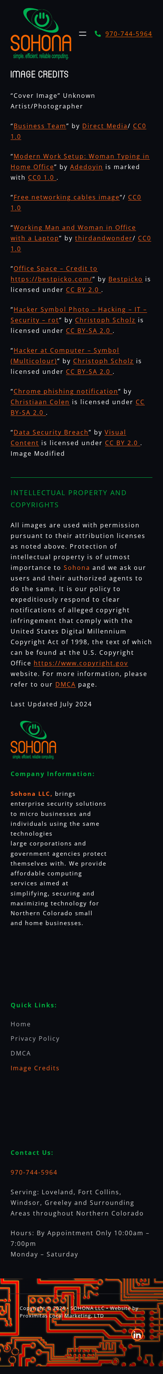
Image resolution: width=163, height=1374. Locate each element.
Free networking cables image (67, 197)
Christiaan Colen (40, 402)
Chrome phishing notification (66, 391)
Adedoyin (86, 167)
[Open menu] (83, 34)
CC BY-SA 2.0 (89, 330)
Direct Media (105, 126)
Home (21, 1024)
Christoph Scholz (105, 320)
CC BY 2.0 (83, 289)
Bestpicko (125, 279)
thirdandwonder (104, 238)
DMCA (65, 684)
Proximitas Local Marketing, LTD (62, 1315)
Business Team (40, 126)
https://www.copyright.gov (81, 663)
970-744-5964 (128, 34)
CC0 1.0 (42, 177)
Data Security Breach (51, 432)
